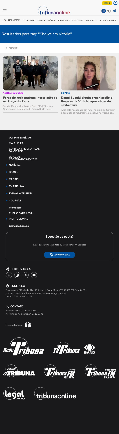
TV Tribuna (29, 20)
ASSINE (107, 3)
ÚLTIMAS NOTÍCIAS (20, 137)
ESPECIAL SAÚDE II (46, 20)
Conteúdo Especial (19, 226)
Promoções (15, 207)
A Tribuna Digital (109, 20)
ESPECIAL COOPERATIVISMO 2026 (23, 158)
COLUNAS (15, 200)
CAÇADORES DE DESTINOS (70, 20)
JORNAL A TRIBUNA (21, 193)
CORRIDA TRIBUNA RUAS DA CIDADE (24, 150)
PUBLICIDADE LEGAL (21, 213)
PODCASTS (91, 20)
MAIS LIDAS (16, 143)
